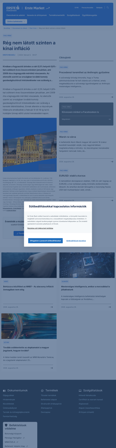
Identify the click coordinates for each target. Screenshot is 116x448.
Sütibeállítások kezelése (76, 241)
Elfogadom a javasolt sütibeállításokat (45, 241)
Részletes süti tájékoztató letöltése (40, 228)
